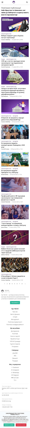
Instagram (15, 370)
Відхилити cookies (21, 425)
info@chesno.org (6, 401)
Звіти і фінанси (15, 314)
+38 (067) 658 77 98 (7, 407)
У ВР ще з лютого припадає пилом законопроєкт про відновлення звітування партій (13, 63)
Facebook (16, 367)
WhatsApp (15, 372)
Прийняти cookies (9, 425)
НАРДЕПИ (15, 116)
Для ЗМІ (15, 353)
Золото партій (15, 336)
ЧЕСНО (7, 290)
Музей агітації (15, 339)
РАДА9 (3, 59)
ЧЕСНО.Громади (15, 341)
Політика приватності (15, 322)
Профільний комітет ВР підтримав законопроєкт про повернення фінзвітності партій (13, 198)
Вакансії (15, 358)
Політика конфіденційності (15, 324)
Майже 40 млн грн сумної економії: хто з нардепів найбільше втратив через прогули (13, 251)
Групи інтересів (15, 344)
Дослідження (15, 331)
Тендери (15, 361)
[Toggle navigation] (2, 2)
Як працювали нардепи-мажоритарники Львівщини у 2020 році (13, 145)
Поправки (15, 346)
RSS (15, 356)
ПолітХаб (15, 334)
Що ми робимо (15, 328)
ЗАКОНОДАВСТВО (6, 33)
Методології (15, 319)
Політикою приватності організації (19, 422)
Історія (15, 317)
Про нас (15, 312)
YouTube (16, 378)
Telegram (16, 375)
